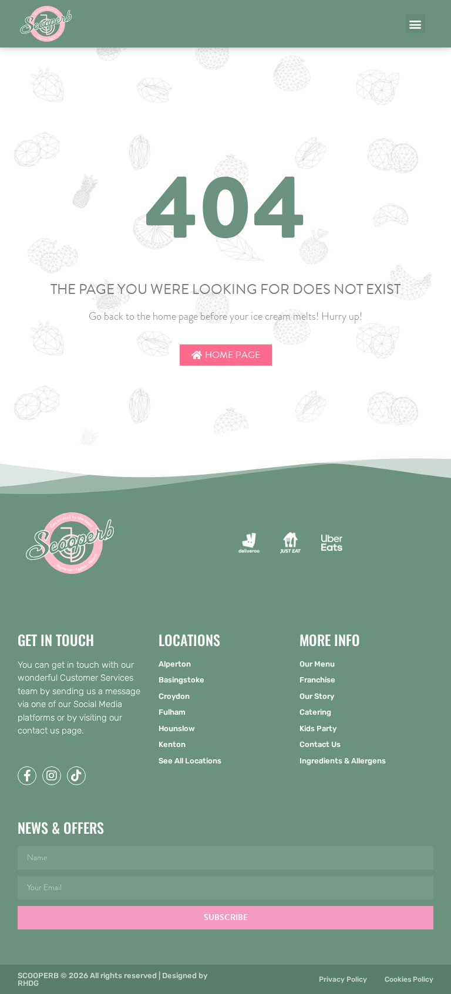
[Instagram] (51, 775)
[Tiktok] (76, 775)
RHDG (28, 983)
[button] (415, 23)
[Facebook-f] (27, 775)
